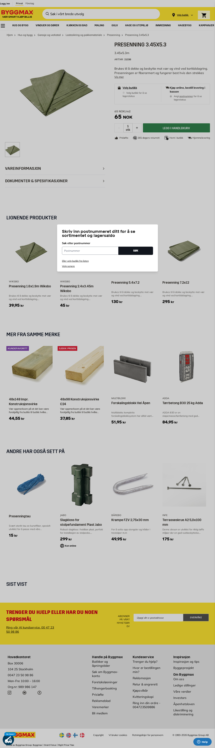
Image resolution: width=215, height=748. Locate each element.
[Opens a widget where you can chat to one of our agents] (202, 742)
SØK (135, 250)
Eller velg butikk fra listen (75, 260)
